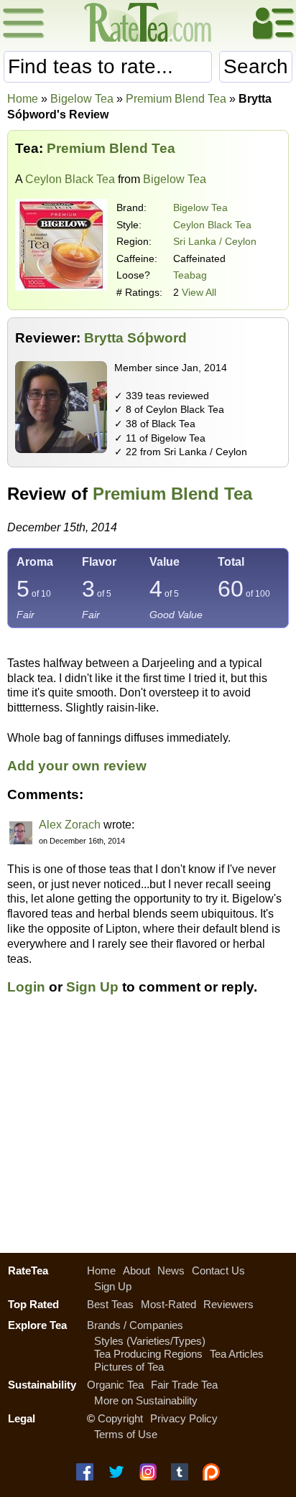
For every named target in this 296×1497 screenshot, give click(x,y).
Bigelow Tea (200, 207)
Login (26, 986)
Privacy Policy (184, 1418)
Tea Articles (237, 1354)
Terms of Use (125, 1434)
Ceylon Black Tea (70, 179)
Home (22, 99)
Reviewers (228, 1304)
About (136, 1270)
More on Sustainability (146, 1400)
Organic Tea (115, 1385)
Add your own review (77, 765)
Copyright (120, 1418)
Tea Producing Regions (148, 1354)
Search (255, 66)
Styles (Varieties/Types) (149, 1341)
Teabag (190, 275)
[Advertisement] (148, 1132)
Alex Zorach (70, 825)
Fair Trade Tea (184, 1385)
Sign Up (92, 986)
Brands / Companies (135, 1325)
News (171, 1270)
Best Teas (110, 1304)
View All (199, 292)
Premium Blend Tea (172, 493)
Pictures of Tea (129, 1367)
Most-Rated (168, 1304)
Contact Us (218, 1270)
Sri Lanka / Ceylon (214, 241)
